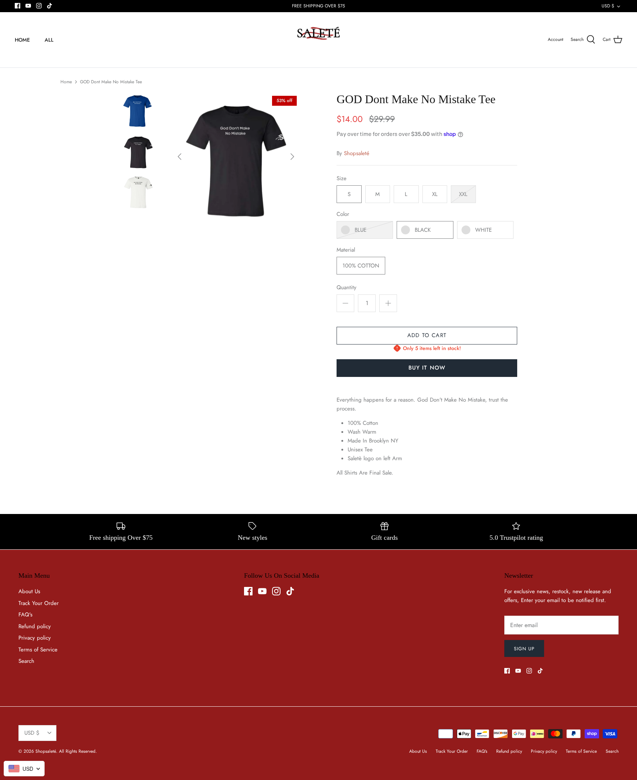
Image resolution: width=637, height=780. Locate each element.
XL (435, 194)
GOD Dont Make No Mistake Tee (111, 81)
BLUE (360, 230)
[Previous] (179, 156)
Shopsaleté (356, 153)
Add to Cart (426, 335)
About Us (29, 591)
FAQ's (25, 615)
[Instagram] (39, 5)
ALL (49, 39)
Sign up (524, 648)
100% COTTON (360, 266)
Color (343, 214)
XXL (463, 194)
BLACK (423, 230)
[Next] (292, 156)
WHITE (483, 230)
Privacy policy (34, 638)
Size (342, 178)
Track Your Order (38, 603)
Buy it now (427, 368)
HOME (22, 39)
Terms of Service (38, 650)
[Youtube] (28, 5)
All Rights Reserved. (78, 751)
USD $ (608, 6)
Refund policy (34, 626)
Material (346, 250)
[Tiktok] (49, 5)
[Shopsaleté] (318, 40)
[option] (235, 156)
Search (26, 661)
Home (66, 81)
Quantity (346, 287)
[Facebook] (17, 5)
